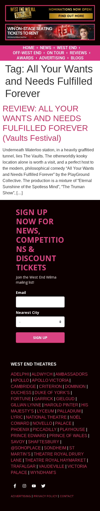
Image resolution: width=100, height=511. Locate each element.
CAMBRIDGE (23, 386)
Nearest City (27, 312)
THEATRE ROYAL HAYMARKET (55, 460)
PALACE (63, 423)
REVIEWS (78, 52)
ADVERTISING (52, 58)
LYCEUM (45, 411)
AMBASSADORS (71, 374)
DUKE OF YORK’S (52, 392)
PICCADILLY (45, 429)
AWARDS (25, 58)
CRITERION (50, 386)
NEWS (45, 47)
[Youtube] (34, 486)
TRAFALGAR (23, 466)
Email (21, 292)
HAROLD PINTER (61, 405)
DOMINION (75, 386)
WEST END (67, 47)
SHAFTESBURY (43, 442)
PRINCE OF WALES (68, 435)
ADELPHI (20, 374)
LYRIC (17, 417)
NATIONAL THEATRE (46, 417)
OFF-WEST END (27, 52)
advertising (21, 496)
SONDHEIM (55, 448)
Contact (67, 496)
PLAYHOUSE (72, 429)
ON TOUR (55, 52)
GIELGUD (65, 399)
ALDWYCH (42, 374)
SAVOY (18, 442)
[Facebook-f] (15, 486)
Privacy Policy (45, 496)
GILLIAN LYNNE (26, 405)
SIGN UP (40, 337)
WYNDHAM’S (43, 472)
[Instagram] (24, 486)
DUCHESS (21, 392)
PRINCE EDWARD (28, 435)
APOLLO (21, 380)
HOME (28, 47)
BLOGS (77, 58)
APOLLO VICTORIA (50, 380)
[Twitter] (43, 486)
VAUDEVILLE (51, 466)
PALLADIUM (69, 411)
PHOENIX (20, 429)
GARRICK (43, 399)
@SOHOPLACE (26, 448)
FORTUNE (21, 399)
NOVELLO (42, 423)
